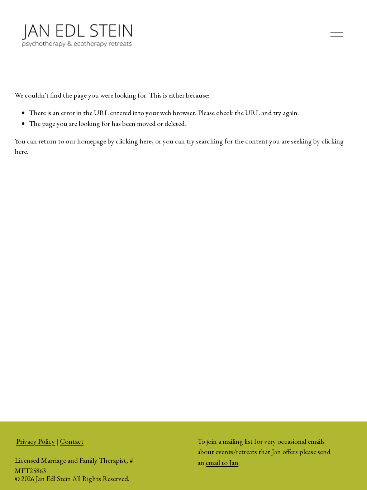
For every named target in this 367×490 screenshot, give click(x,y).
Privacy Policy (35, 441)
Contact (72, 441)
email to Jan (222, 462)
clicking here (134, 141)
